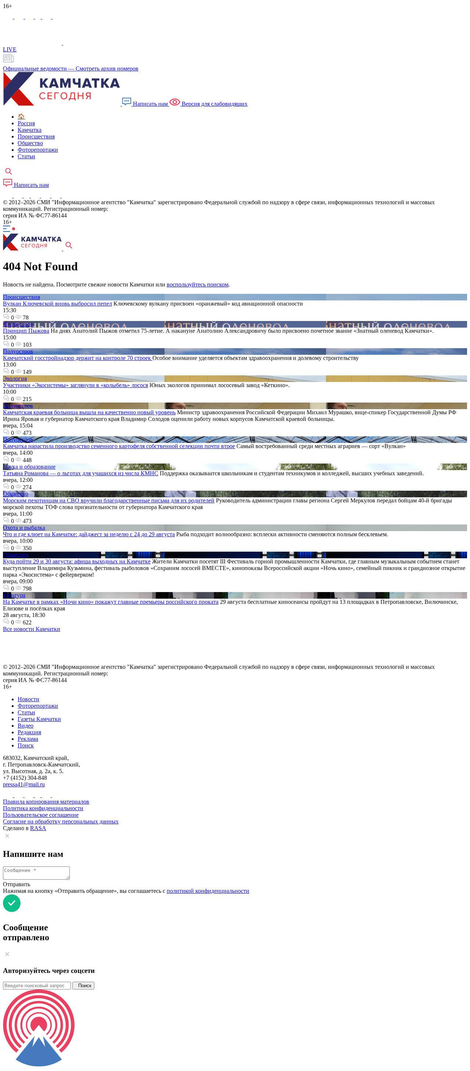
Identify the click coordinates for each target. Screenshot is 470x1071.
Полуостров (18, 324)
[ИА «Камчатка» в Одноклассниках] (38, 17)
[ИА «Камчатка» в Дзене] (56, 195)
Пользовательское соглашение (41, 815)
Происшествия (21, 297)
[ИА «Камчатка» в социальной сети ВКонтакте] (30, 17)
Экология (15, 378)
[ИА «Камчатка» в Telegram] (19, 17)
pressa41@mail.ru (24, 784)
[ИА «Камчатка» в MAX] (8, 17)
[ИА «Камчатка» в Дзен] (57, 17)
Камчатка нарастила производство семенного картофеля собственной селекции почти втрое (119, 446)
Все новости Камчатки (31, 629)
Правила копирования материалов (46, 801)
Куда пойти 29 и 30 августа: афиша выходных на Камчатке (77, 561)
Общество (15, 494)
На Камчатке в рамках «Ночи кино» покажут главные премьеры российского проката (110, 602)
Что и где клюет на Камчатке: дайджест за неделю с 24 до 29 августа (89, 534)
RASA (38, 828)
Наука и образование (29, 467)
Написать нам (150, 104)
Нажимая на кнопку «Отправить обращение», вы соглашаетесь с (126, 891)
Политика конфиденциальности (43, 808)
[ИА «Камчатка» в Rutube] (47, 17)
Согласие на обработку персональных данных (61, 821)
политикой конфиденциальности (208, 891)
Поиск (83, 985)
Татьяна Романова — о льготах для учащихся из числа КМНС (80, 473)
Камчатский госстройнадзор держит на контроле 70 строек (77, 358)
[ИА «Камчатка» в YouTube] (36, 195)
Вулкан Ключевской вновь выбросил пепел (57, 303)
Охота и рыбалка (24, 527)
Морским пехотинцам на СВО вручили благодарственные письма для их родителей (108, 500)
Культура (14, 595)
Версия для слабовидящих (213, 104)
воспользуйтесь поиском (197, 284)
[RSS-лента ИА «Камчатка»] (65, 195)
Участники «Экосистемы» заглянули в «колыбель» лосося (75, 385)
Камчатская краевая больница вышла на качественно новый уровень (89, 412)
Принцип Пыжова (26, 331)
